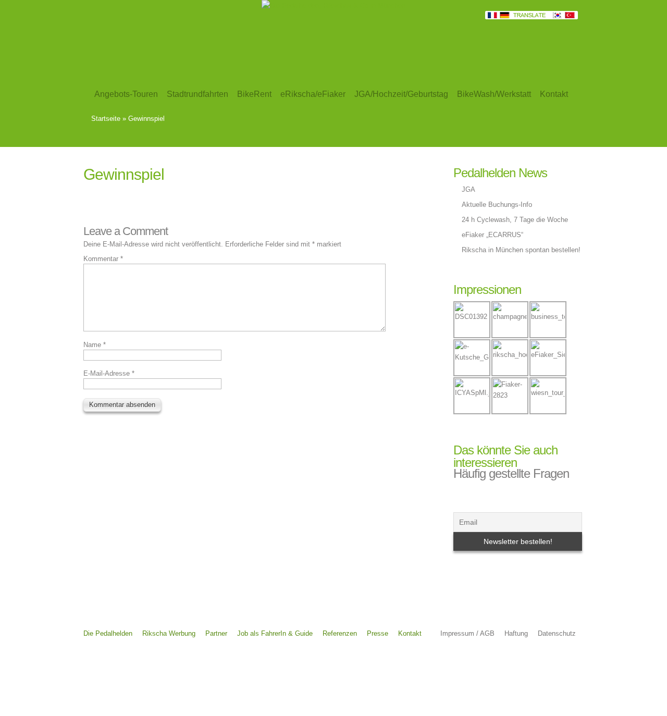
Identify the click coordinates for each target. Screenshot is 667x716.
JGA (468, 189)
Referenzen (340, 633)
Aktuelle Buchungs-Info (497, 204)
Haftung (516, 633)
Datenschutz (557, 633)
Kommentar (103, 259)
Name (94, 345)
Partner (216, 633)
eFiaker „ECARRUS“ (492, 235)
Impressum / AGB (467, 633)
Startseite (105, 118)
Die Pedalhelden (107, 633)
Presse (377, 633)
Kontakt (410, 633)
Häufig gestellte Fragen (511, 473)
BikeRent (254, 94)
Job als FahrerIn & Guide (275, 633)
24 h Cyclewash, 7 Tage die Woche (515, 220)
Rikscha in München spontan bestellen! (521, 250)
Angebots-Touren (126, 94)
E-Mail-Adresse (108, 373)
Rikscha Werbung (168, 633)
